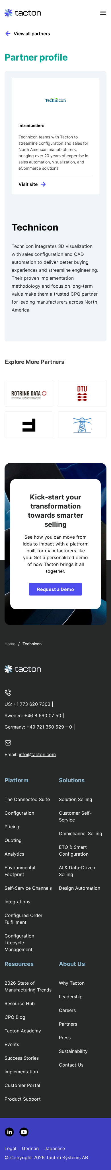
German (30, 1148)
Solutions (72, 780)
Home (10, 643)
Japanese (54, 1148)
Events (12, 1044)
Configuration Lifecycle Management (19, 942)
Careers (67, 1010)
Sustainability (73, 1051)
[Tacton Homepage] (23, 12)
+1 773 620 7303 (31, 704)
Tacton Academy (23, 1031)
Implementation (21, 1071)
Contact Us (71, 1065)
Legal (10, 1148)
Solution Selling (75, 799)
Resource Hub (20, 1003)
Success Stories (22, 1058)
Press (65, 1037)
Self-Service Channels (28, 888)
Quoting (13, 840)
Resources (19, 964)
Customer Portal (22, 1085)
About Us (72, 964)
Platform (16, 780)
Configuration (19, 813)
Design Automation (79, 888)
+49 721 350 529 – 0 (49, 727)
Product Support (23, 1099)
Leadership (71, 996)
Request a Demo (55, 589)
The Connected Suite (27, 799)
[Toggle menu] (103, 12)
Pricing (12, 826)
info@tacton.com (37, 754)
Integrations (17, 902)
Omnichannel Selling (80, 833)
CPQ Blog (15, 1017)
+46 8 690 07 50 (42, 715)
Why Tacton (72, 983)
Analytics (14, 854)
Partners (68, 1024)
